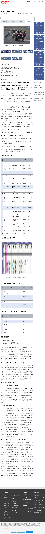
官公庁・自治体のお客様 (39, 504)
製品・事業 (36, 492)
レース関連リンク (39, 102)
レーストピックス (39, 89)
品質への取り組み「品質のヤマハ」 (7, 510)
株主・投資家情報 (15, 495)
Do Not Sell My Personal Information (18, 532)
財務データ (13, 510)
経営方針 (13, 498)
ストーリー (25, 497)
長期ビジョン (6, 503)
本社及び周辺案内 (7, 518)
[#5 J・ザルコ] (30, 52)
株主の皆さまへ (14, 503)
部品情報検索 (37, 512)
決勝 (29, 21)
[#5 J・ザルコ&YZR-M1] (8, 59)
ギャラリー (25, 494)
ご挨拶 (5, 495)
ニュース (33, 1)
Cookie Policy (6, 529)
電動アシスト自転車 (38, 497)
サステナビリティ (15, 492)
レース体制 (37, 85)
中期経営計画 (6, 505)
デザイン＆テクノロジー (28, 500)
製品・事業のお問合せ (38, 508)
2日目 (21, 21)
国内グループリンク (27, 511)
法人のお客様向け (37, 502)
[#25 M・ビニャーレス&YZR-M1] (3, 52)
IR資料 (12, 500)
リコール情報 (37, 510)
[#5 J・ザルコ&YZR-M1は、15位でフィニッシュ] (14, 52)
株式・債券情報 (14, 505)
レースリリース (38, 87)
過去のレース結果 (39, 98)
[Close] (43, 523)
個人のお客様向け (37, 500)
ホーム (23, 1)
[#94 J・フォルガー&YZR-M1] (3, 59)
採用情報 (28, 1)
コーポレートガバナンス (16, 508)
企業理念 (5, 497)
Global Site (38, 1)
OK (29, 532)
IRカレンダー (14, 512)
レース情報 (2, 488)
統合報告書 (13, 501)
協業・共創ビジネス (38, 507)
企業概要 (5, 501)
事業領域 (5, 507)
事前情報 (5, 21)
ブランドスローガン (7, 499)
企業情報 (6, 492)
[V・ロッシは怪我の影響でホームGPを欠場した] (8, 52)
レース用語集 (38, 100)
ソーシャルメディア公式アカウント (28, 509)
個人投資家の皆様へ (15, 507)
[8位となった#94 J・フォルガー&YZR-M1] (19, 52)
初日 (13, 21)
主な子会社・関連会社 (7, 515)
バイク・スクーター (38, 495)
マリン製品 (36, 498)
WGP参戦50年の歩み (39, 92)
